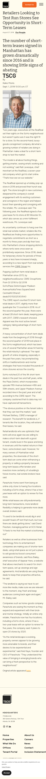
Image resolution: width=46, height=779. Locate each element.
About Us (29, 735)
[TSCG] (6, 4)
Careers (28, 739)
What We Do (9, 743)
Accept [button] (7, 773)
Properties (8, 739)
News (27, 743)
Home (6, 735)
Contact (28, 747)
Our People (20, 32)
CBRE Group (21, 266)
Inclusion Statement (35, 752)
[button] (6, 767)
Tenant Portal (10, 752)
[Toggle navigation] (41, 4)
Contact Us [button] (29, 5)
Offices (7, 747)
